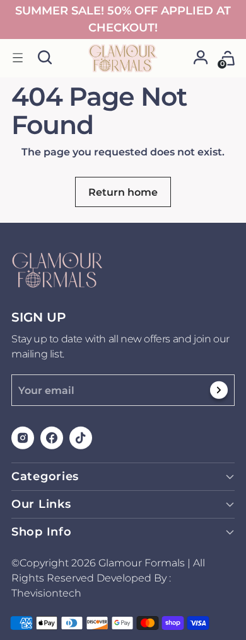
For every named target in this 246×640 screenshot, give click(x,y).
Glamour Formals (141, 563)
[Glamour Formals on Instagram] (23, 440)
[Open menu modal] (18, 58)
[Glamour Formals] (123, 58)
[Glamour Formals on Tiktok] (81, 440)
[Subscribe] (219, 393)
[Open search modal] (45, 58)
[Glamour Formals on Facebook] (52, 440)
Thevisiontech (46, 593)
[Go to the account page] (201, 58)
